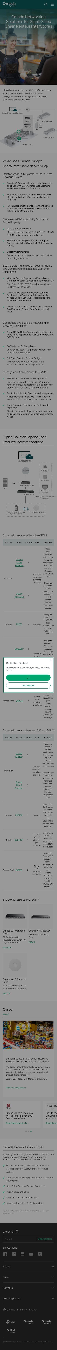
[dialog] (28, 675)
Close (50, 660)
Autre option (28, 685)
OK (28, 677)
